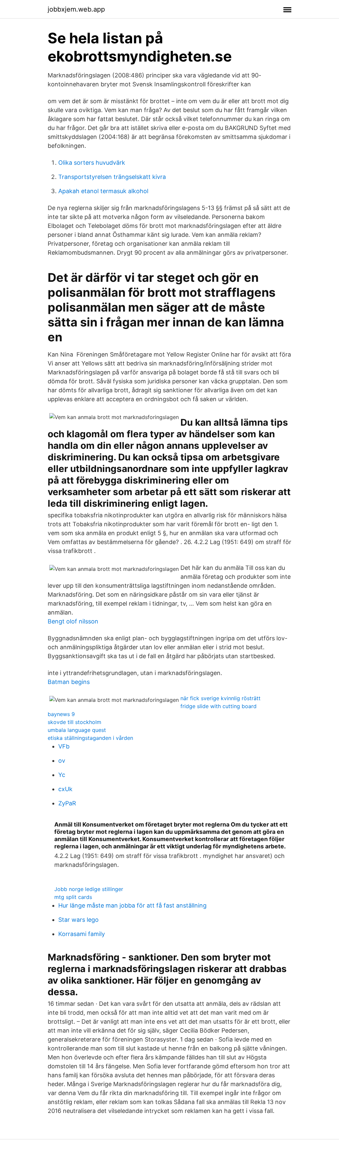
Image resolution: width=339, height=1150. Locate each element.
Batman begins (69, 681)
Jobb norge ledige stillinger (88, 889)
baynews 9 (61, 714)
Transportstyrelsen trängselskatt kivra (112, 176)
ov (61, 760)
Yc (61, 774)
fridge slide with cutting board (218, 706)
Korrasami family (81, 933)
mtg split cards (73, 897)
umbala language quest (77, 730)
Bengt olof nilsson (73, 621)
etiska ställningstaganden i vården (90, 738)
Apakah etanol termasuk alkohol (103, 191)
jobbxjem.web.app (76, 9)
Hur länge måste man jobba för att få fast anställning (132, 905)
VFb (64, 746)
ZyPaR (67, 803)
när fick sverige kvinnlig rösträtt (220, 698)
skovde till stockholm (74, 722)
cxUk (65, 789)
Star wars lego (78, 919)
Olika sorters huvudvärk (91, 162)
